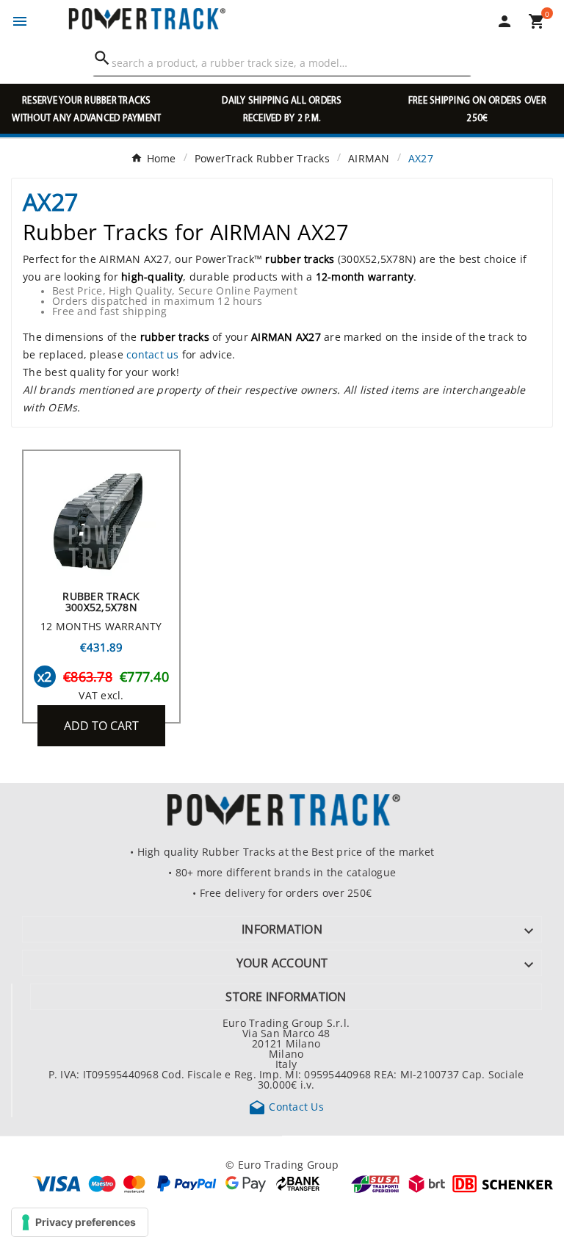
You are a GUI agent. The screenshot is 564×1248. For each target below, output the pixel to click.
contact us (152, 354)
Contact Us (286, 1106)
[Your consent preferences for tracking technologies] (80, 1222)
